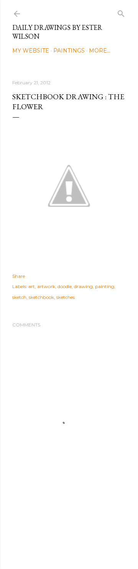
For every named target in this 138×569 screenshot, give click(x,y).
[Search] (121, 12)
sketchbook (41, 297)
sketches (65, 297)
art (31, 286)
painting (104, 286)
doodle (65, 286)
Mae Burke (89, 547)
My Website (30, 50)
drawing (83, 286)
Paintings (69, 50)
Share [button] (18, 276)
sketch (19, 297)
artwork (46, 286)
